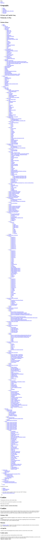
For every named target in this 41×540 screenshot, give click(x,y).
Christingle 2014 (14, 439)
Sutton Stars (7, 471)
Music (8, 46)
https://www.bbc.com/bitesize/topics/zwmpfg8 (19, 312)
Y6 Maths (12, 289)
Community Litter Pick (15, 468)
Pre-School (4, 479)
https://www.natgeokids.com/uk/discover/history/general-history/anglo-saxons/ (24, 317)
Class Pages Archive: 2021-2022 (12, 211)
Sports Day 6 (13, 255)
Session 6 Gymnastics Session (14, 196)
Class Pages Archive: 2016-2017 (12, 325)
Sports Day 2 (13, 238)
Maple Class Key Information (14, 90)
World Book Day (14, 264)
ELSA (8, 416)
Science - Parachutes (14, 401)
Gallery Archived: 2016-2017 (12, 427)
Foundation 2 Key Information (16, 118)
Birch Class (9, 32)
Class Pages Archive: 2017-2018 (12, 321)
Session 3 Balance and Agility (14, 193)
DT (9, 103)
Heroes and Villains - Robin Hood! (17, 355)
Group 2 (12, 259)
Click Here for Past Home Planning (17, 300)
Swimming (6, 70)
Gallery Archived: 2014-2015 (12, 429)
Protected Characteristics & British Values (16, 418)
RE (13, 228)
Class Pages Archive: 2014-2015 (12, 352)
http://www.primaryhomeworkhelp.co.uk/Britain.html (20, 337)
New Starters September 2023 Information (18, 201)
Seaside (12, 348)
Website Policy (5, 490)
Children (4, 9)
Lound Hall (13, 440)
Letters (6, 79)
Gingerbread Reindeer (15, 441)
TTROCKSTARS (14, 150)
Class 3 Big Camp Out (15, 456)
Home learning (11, 96)
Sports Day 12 (13, 247)
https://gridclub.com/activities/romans (17, 311)
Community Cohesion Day (15, 451)
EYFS (8, 34)
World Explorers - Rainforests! (16, 358)
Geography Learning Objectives (16, 397)
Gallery (6, 421)
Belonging (6, 408)
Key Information (7, 56)
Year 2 (12, 124)
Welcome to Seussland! (15, 361)
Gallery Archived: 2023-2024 (12, 422)
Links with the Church (8, 474)
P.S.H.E (8, 419)
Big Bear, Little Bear (14, 376)
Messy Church (9, 55)
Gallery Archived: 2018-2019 (12, 425)
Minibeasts (13, 396)
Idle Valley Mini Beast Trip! (15, 369)
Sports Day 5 (13, 254)
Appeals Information (10, 65)
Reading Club (11, 107)
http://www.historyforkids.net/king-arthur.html (19, 319)
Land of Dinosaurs (14, 332)
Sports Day (13, 459)
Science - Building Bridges (15, 400)
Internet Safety (9, 57)
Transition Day (13, 461)
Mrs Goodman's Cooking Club (16, 464)
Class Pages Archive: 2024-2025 (12, 116)
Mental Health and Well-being (12, 420)
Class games (13, 180)
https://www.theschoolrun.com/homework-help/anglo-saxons (21, 320)
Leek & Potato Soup (14, 398)
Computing (9, 45)
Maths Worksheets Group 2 (15, 269)
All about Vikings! (14, 386)
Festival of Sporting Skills (15, 452)
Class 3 (10, 205)
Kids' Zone (6, 87)
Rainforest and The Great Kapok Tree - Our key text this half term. (22, 182)
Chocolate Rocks (14, 395)
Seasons (12, 343)
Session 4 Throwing (12, 194)
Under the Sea (13, 219)
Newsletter (6, 81)
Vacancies (6, 59)
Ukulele (12, 383)
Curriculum (7, 29)
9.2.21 (12, 297)
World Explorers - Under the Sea (16, 356)
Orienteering (13, 463)
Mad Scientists (13, 327)
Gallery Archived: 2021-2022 (12, 423)
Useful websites (13, 187)
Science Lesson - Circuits (15, 402)
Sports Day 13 (13, 248)
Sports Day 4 (13, 253)
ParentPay (6, 82)
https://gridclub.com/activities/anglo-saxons (18, 316)
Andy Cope (13, 450)
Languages (9, 43)
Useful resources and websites (14, 97)
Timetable (10, 94)
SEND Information (8, 66)
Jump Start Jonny (14, 181)
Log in (1, 1)
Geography (9, 42)
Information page (14, 190)
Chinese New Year (14, 304)
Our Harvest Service (10, 476)
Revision (12, 188)
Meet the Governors (8, 477)
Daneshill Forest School (15, 434)
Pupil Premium (7, 67)
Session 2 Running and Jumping (14, 192)
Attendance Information (11, 58)
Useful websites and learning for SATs (17, 138)
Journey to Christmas (14, 444)
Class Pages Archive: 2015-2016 (12, 341)
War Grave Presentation (15, 393)
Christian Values (9, 409)
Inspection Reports (8, 72)
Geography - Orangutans (15, 155)
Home (4, 8)
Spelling (12, 156)
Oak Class (8, 33)
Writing (8, 37)
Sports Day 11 (13, 246)
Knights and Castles (14, 331)
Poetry (12, 166)
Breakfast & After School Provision (9, 481)
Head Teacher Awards (15, 448)
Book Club (13, 184)
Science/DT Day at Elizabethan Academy (18, 381)
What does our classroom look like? (17, 349)
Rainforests (13, 218)
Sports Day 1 (13, 237)
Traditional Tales (14, 374)
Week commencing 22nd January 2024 (19, 176)
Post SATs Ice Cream (14, 432)
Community (5, 472)
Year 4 (12, 126)
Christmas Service (10, 475)
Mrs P (12, 445)
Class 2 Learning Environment (16, 387)
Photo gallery (13, 178)
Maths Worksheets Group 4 (15, 271)
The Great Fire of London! (15, 360)
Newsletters (11, 93)
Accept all (6, 505)
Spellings (10, 108)
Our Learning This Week (15, 213)
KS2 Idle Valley (13, 453)
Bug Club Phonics (14, 146)
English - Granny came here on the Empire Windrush (20, 153)
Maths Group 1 (15, 225)
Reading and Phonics (10, 36)
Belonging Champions (13, 414)
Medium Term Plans (12, 101)
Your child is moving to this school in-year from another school (17, 62)
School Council (9, 410)
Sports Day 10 (13, 245)
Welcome (6, 26)
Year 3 (12, 125)
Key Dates (8, 64)
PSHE (14, 229)
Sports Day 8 (13, 243)
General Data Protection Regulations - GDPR (12, 74)
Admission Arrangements (9, 60)
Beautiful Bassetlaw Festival (16, 465)
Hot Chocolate (13, 438)
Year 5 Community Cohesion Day (17, 406)
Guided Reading (14, 272)
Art (7, 47)
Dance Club (13, 443)
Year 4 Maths (13, 293)
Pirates (12, 347)
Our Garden (13, 462)
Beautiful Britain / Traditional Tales (17, 217)
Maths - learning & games (15, 152)
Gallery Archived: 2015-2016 (12, 428)
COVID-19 (7, 85)
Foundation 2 (11, 198)
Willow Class (9, 31)
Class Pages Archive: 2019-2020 (12, 298)
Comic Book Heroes (14, 328)
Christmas (12, 220)
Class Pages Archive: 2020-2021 (12, 235)
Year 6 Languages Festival (15, 460)
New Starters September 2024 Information (18, 147)
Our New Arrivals (14, 458)
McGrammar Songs (12, 99)
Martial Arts (13, 433)
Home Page (2, 2)
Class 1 (10, 202)
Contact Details (7, 27)
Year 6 (12, 129)
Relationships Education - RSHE (12, 39)
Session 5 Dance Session (13, 195)
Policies (6, 68)
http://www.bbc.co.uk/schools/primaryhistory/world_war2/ (21, 336)
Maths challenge (14, 141)
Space (12, 345)
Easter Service (13, 435)
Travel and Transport (14, 368)
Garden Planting (14, 467)
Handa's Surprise (14, 367)
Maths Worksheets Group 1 (15, 268)
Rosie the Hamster (14, 392)
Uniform (6, 69)
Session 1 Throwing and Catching (14, 191)
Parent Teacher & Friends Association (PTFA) (12, 473)
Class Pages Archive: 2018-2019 (12, 307)
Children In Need (14, 446)
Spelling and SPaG (14, 170)
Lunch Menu (7, 80)
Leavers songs (13, 128)
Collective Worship (10, 54)
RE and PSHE (13, 267)
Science (8, 41)
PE (7, 40)
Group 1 (12, 258)
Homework (9, 48)
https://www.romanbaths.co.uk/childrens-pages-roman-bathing (21, 314)
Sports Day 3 (13, 239)
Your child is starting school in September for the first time (16, 61)
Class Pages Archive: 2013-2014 (12, 365)
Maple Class (9, 30)
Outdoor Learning (14, 399)
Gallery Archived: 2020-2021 (12, 424)
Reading (12, 139)
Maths (12, 134)
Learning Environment (15, 405)
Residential (11, 115)
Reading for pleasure (14, 185)
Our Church (9, 53)
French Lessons (13, 384)
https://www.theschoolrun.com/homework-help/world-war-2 (21, 335)
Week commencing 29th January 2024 (19, 177)
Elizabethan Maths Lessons (15, 394)
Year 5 (12, 130)
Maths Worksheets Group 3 (15, 270)
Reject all (2, 505)
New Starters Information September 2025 (18, 120)
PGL (12, 407)
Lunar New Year (14, 216)
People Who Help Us (14, 329)
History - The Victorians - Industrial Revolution (19, 154)
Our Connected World (10, 417)
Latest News (7, 78)
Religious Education (10, 38)
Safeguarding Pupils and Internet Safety (11, 83)
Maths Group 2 (15, 226)
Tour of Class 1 (13, 362)
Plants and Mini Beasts (15, 370)
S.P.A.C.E (6, 84)
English (12, 133)
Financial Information (8, 73)
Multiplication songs (14, 172)
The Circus (13, 215)
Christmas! (13, 359)
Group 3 (12, 260)
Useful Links (7, 478)
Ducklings (13, 455)
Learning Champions (12, 411)
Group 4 (12, 261)
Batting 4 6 (13, 449)
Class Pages (5, 10)
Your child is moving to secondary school (14, 63)
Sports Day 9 (13, 244)
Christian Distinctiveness (9, 49)
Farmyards (13, 344)
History (12, 136)
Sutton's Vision (9, 52)
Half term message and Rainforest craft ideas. (18, 171)
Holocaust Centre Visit (15, 391)
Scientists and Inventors (15, 214)
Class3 (10, 234)
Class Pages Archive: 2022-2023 (12, 197)
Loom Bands (13, 431)
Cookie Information (6, 489)
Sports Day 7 (13, 242)
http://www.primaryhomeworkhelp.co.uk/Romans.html (20, 313)
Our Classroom (13, 378)
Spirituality (9, 51)
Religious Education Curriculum (12, 50)
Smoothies (13, 389)
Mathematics (9, 35)
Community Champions (13, 415)
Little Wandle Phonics (12, 91)
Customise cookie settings (13, 505)
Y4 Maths (12, 288)
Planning (12, 222)
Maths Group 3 (15, 227)
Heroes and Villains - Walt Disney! (17, 354)
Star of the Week (14, 447)
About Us (4, 25)
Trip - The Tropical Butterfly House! (17, 357)
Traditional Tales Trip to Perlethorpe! (17, 373)
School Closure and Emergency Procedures (12, 75)
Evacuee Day (13, 380)
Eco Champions (11, 413)
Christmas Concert (14, 442)
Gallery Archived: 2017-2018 (12, 426)
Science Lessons (14, 382)
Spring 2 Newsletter (14, 164)
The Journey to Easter (14, 403)
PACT (12, 466)
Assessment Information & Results (10, 71)
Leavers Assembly (14, 454)
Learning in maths (14, 174)
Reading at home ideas (15, 160)
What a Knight (13, 457)
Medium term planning (13, 95)
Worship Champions (12, 412)
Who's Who (7, 28)
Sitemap (4, 488)
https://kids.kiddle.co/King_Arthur (17, 318)
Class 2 (10, 204)
